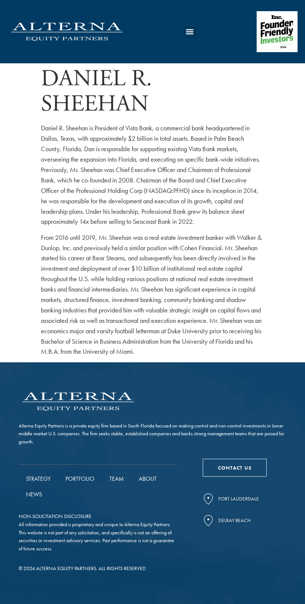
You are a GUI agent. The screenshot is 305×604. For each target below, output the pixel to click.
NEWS (34, 494)
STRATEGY (38, 479)
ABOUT (148, 479)
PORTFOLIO (79, 479)
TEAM (116, 479)
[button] (190, 32)
